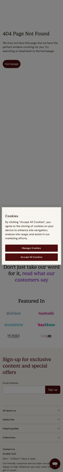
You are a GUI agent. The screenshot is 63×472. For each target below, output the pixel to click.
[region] (31, 236)
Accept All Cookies (32, 257)
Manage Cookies (31, 248)
